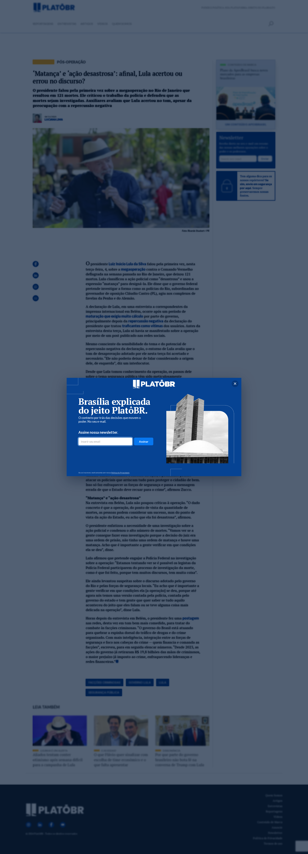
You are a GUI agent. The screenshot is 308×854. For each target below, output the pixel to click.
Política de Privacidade (120, 473)
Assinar (143, 441)
